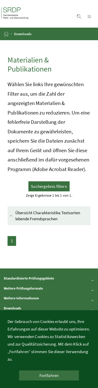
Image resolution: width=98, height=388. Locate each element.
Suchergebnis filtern (49, 186)
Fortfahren (49, 375)
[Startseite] (7, 34)
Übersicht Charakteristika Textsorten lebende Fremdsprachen (51, 215)
